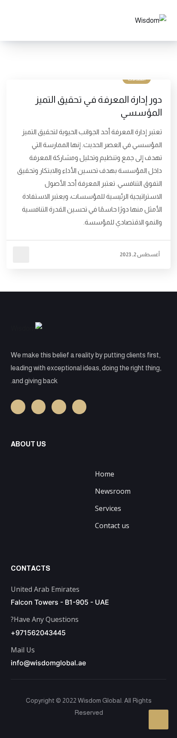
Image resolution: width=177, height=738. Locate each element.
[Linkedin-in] (59, 407)
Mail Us (23, 650)
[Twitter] (79, 407)
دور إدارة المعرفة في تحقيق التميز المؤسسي (98, 106)
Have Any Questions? (45, 619)
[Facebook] (18, 407)
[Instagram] (38, 407)
